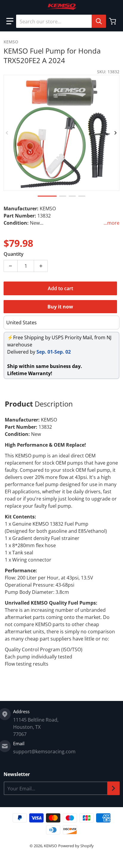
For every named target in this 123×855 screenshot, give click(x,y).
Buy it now (60, 306)
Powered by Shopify (76, 845)
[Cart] (113, 21)
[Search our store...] (99, 21)
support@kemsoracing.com (44, 751)
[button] (10, 21)
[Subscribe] (113, 788)
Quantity (14, 254)
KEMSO (50, 845)
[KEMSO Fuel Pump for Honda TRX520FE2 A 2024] (47, 196)
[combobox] (61, 21)
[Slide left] (7, 132)
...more (111, 223)
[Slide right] (116, 132)
